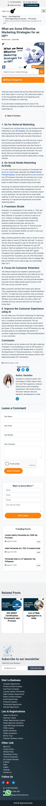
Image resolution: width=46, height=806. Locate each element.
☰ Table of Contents (12, 116)
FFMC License (8, 728)
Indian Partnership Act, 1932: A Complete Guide (22, 548)
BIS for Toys (8, 736)
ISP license (25, 349)
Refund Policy (8, 752)
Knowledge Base (14, 16)
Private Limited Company (12, 686)
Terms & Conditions (10, 757)
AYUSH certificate (9, 731)
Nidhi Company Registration (13, 694)
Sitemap (6, 770)
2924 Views (7, 39)
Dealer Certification (10, 715)
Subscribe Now (36, 668)
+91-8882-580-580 (31, 2)
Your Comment (9, 444)
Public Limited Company (12, 697)
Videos (5, 767)
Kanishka (16, 39)
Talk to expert (23, 515)
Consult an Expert (32, 5)
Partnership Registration (12, 704)
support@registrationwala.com (16, 795)
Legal (38, 541)
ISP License (32, 19)
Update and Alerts (15, 5)
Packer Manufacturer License (14, 720)
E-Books (6, 762)
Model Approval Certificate (13, 723)
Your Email (8, 426)
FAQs (5, 764)
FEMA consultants (10, 733)
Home (4, 16)
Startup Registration (11, 707)
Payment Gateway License (13, 738)
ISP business (20, 131)
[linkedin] (13, 782)
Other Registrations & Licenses (15, 19)
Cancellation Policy (10, 754)
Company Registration (11, 684)
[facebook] (3, 782)
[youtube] (7, 782)
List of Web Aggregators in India (33, 615)
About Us (6, 747)
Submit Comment (13, 471)
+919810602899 (15, 2)
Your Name (8, 416)
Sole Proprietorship (10, 699)
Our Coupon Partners (11, 759)
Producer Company (10, 702)
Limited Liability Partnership (14, 691)
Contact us (7, 772)
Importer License (9, 718)
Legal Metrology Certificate (13, 725)
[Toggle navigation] (4, 80)
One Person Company (11, 689)
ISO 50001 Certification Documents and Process (12, 617)
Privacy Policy (8, 749)
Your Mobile (8, 435)
